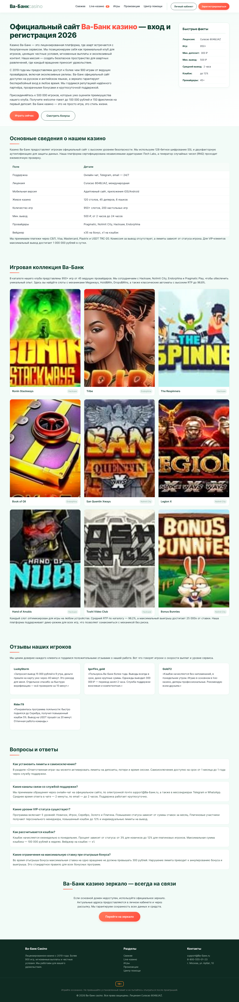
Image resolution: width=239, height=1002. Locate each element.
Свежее (80, 6)
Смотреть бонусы (58, 115)
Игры (116, 6)
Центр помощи (153, 6)
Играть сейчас (24, 115)
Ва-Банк (26, 6)
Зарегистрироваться (214, 6)
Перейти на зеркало (119, 916)
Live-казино (98, 6)
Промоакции (132, 6)
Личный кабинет (183, 6)
